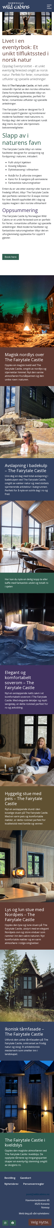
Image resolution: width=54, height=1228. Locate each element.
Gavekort (25, 1178)
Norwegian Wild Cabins (15, 6)
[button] (4, 21)
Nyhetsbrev (11, 1184)
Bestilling (9, 1178)
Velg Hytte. (40, 1222)
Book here (10, 257)
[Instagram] (5, 1223)
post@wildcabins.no (38, 1194)
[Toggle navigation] (48, 7)
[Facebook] (13, 1223)
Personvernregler (33, 1184)
